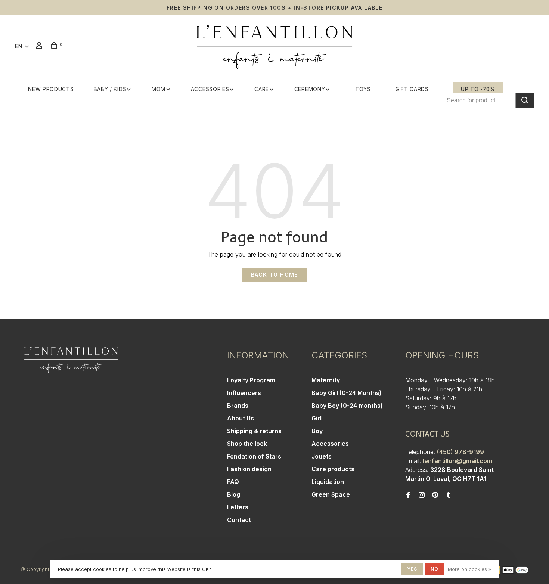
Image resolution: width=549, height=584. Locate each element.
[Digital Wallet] (515, 572)
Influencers (244, 393)
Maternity (325, 380)
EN (18, 46)
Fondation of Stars (254, 456)
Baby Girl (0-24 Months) (346, 393)
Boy (317, 431)
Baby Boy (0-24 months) (347, 405)
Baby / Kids (110, 89)
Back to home (274, 274)
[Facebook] (408, 495)
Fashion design (249, 469)
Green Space (330, 494)
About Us (240, 418)
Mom (158, 89)
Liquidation (327, 481)
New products (51, 89)
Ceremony (309, 89)
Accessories (210, 89)
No (434, 569)
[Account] (40, 46)
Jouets (321, 456)
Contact (239, 520)
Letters (237, 507)
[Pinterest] (435, 495)
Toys (363, 89)
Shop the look (247, 443)
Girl (316, 418)
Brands (237, 405)
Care (261, 89)
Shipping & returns (254, 431)
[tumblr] (449, 495)
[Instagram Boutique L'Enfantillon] (422, 495)
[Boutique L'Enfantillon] (71, 360)
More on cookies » (469, 569)
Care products (332, 469)
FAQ (233, 481)
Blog (233, 494)
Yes (412, 569)
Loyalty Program (251, 380)
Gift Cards (412, 89)
